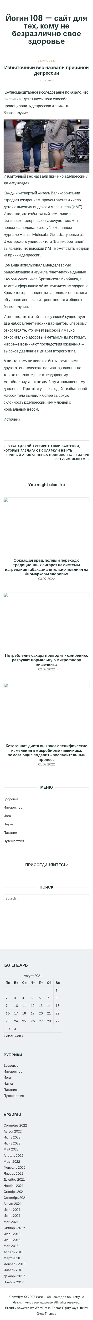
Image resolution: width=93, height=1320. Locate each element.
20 (41, 1013)
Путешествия (14, 841)
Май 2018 (11, 1246)
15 (57, 1005)
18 (24, 1013)
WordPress (42, 1308)
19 (33, 1013)
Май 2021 (11, 1222)
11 (24, 1005)
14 (49, 1005)
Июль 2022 (12, 1137)
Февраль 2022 (15, 1167)
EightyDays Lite (73, 1308)
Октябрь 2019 (14, 1228)
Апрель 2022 (13, 1155)
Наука (8, 824)
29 (57, 1021)
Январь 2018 (13, 1270)
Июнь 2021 (12, 1215)
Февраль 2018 (15, 1264)
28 (49, 1021)
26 (33, 1021)
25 (24, 1021)
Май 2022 (11, 1149)
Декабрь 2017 (14, 1276)
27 (41, 1021)
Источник (12, 419)
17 (16, 1013)
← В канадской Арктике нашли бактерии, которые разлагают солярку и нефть (42, 448)
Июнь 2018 (12, 1240)
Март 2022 (12, 1161)
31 (16, 1029)
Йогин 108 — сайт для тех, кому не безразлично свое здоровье (46, 29)
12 (33, 1005)
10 (16, 1005)
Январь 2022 (13, 1173)
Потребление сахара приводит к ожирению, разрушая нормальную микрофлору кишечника (46, 660)
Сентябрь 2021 (15, 1197)
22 (57, 1013)
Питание (10, 832)
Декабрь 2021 (14, 1179)
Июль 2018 (12, 1234)
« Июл (8, 1036)
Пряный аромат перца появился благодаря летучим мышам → (47, 457)
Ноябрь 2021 (14, 1186)
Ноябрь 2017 (14, 1282)
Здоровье (46, 60)
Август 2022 (13, 1131)
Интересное (13, 807)
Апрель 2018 (13, 1252)
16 (8, 1013)
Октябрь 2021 (14, 1192)
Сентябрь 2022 (15, 1125)
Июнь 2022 (12, 1143)
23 (8, 1021)
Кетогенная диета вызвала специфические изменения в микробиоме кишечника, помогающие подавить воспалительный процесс (46, 752)
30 (8, 1029)
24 (16, 1021)
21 (49, 1013)
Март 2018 (12, 1258)
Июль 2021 (12, 1209)
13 (41, 1005)
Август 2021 (13, 1203)
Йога (7, 816)
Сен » (19, 1036)
